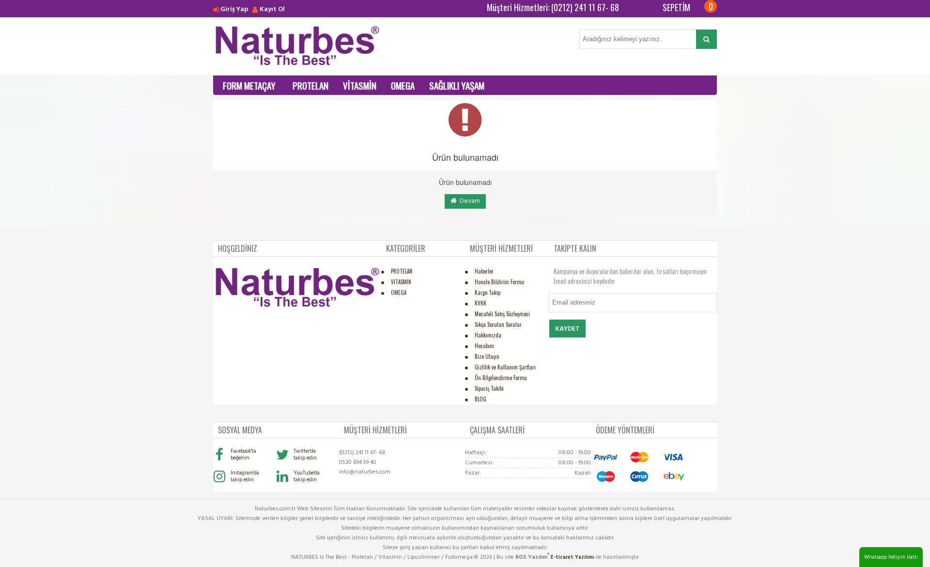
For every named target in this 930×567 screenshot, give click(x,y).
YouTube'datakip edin (307, 476)
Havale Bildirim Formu (499, 282)
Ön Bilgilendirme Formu (501, 378)
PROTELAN (310, 85)
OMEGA (403, 85)
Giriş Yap (234, 9)
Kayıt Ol (272, 9)
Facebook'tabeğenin (243, 454)
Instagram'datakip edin (245, 476)
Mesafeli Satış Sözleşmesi (502, 314)
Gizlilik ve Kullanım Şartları (505, 367)
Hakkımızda (488, 335)
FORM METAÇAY (249, 85)
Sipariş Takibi (489, 388)
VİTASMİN (359, 85)
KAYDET (567, 329)
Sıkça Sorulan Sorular (498, 324)
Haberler (484, 271)
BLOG (480, 399)
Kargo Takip (487, 292)
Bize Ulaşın (487, 356)
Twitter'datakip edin (305, 454)
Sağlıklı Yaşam (456, 85)
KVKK (480, 303)
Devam (468, 201)
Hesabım (484, 346)
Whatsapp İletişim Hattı (891, 557)
